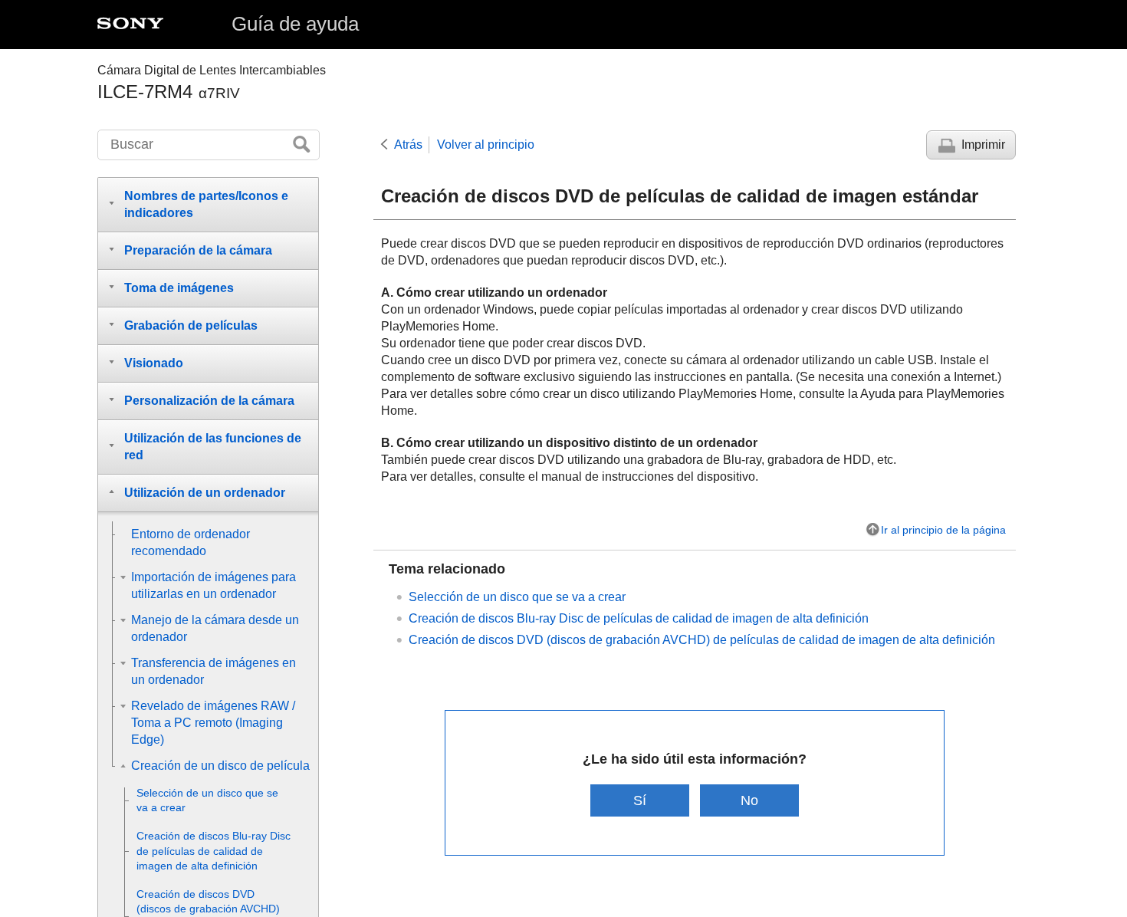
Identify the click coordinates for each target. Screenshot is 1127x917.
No (749, 800)
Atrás (408, 144)
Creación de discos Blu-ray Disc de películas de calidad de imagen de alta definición (639, 618)
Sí (639, 800)
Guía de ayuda (295, 23)
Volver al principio (485, 144)
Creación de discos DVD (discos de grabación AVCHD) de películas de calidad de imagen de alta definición (702, 639)
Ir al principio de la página (943, 530)
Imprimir (983, 144)
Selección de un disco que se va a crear (517, 596)
